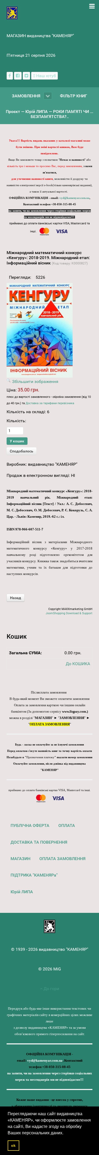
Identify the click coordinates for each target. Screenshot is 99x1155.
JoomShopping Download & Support (69, 613)
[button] (65, 1133)
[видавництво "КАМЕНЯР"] (12, 12)
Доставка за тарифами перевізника (50, 403)
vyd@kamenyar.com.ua (74, 198)
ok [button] (13, 1145)
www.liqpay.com (74, 711)
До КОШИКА (78, 663)
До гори (51, 988)
